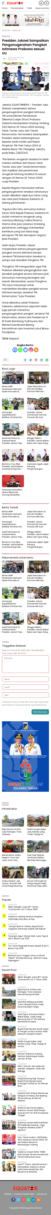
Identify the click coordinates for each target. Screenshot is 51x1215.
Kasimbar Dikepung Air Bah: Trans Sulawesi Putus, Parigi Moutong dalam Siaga (30, 1004)
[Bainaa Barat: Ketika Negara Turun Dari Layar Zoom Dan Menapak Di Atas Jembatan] (13, 846)
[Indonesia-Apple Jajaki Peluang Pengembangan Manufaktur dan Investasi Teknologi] (38, 455)
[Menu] (4, 3)
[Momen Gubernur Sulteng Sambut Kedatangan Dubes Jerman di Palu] (9, 1056)
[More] (36, 349)
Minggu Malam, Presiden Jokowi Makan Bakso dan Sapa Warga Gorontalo (38, 440)
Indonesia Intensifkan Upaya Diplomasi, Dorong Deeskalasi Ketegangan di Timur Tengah (12, 492)
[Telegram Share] (41, 360)
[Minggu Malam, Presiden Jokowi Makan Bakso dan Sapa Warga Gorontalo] (38, 429)
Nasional (6, 36)
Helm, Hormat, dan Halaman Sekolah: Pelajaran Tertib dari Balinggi (31, 1068)
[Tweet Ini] (31, 360)
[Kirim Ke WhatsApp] (47, 360)
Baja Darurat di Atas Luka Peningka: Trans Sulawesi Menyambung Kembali (13, 831)
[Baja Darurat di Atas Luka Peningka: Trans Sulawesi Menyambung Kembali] (13, 820)
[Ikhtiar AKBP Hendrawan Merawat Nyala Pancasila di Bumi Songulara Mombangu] (13, 378)
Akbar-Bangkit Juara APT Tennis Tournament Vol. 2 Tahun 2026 (23, 908)
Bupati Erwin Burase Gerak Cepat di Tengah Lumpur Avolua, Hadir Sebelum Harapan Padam (33, 1031)
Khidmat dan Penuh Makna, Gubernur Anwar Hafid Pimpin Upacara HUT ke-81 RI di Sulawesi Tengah (33, 1112)
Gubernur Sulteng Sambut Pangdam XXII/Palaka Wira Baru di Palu (25, 917)
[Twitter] (25, 349)
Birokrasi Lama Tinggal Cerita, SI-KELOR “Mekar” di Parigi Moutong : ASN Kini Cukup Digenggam (27, 958)
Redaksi (8, 1194)
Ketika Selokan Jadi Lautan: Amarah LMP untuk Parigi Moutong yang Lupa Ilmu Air (12, 883)
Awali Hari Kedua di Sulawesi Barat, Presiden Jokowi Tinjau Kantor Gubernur (12, 440)
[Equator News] (14, 3)
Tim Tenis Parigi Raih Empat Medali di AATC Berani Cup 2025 (28, 947)
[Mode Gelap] (41, 3)
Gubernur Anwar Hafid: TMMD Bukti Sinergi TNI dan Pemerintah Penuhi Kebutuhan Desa (33, 1154)
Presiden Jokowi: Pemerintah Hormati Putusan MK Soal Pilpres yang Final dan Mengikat (37, 415)
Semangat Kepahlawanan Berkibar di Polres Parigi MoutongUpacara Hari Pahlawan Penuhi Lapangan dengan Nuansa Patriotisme (12, 415)
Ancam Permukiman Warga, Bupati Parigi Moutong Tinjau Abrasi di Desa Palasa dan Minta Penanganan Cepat (37, 883)
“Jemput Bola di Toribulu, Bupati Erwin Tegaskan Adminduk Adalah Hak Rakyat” (27, 927)
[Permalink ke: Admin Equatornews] (4, 58)
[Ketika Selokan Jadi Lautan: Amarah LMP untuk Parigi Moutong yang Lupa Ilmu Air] (13, 872)
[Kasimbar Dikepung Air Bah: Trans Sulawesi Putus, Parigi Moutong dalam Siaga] (9, 1004)
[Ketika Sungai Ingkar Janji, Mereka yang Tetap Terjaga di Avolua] (38, 820)
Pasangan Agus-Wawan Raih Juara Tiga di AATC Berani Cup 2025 (28, 937)
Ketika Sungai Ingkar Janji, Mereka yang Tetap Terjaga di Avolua (36, 831)
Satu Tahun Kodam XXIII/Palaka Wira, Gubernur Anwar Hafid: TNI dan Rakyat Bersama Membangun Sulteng (32, 1141)
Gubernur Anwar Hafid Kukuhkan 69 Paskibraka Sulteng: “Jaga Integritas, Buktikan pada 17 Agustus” (33, 1126)
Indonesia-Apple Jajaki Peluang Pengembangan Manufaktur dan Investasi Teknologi (37, 466)
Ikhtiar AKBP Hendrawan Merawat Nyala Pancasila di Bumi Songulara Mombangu (12, 389)
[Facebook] (15, 349)
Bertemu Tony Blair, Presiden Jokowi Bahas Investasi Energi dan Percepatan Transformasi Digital (12, 466)
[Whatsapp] (20, 349)
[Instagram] (30, 349)
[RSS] (38, 1200)
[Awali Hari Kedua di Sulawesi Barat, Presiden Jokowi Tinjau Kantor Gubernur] (13, 429)
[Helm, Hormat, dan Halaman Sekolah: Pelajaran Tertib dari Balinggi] (9, 1068)
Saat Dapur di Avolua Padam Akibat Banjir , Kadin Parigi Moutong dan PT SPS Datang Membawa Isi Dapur (31, 1018)
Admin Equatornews (16, 57)
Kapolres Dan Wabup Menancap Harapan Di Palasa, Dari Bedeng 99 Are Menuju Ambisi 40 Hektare (33, 1097)
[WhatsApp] (28, 1200)
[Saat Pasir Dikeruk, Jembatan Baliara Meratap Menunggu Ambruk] (38, 846)
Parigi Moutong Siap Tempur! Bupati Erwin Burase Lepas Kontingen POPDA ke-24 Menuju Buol (33, 1082)
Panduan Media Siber (24, 1194)
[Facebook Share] (25, 360)
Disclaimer (42, 1194)
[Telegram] (33, 1200)
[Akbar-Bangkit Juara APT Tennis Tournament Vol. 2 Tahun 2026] (9, 979)
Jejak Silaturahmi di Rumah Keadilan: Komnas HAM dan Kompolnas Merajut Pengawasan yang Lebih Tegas (36, 389)
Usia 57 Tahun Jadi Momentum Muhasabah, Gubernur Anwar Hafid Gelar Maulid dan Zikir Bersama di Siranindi (32, 1168)
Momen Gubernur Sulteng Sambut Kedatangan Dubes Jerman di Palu (31, 1056)
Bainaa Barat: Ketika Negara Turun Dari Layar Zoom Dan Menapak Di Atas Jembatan (11, 857)
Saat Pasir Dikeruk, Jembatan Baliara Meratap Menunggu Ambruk (36, 857)
